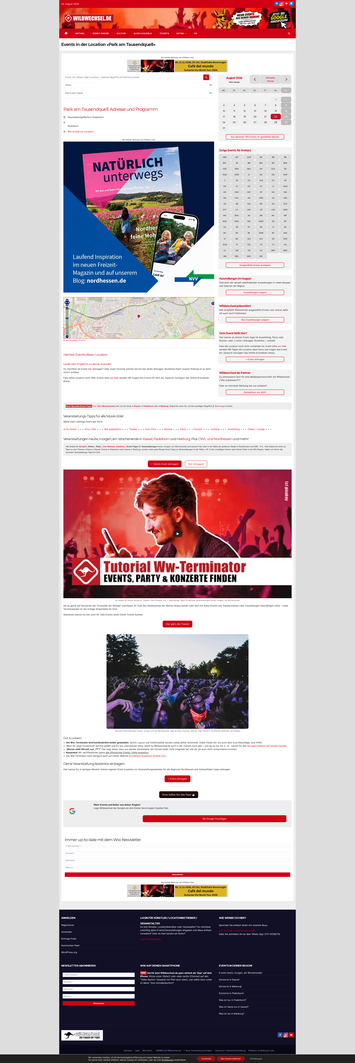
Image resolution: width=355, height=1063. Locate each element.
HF (261, 192)
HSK (285, 198)
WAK (285, 250)
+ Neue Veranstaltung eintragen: (198, 1050)
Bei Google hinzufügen (214, 818)
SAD (285, 233)
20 (255, 116)
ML (273, 215)
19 (244, 116)
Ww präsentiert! (73, 429)
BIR (249, 163)
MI (249, 215)
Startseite (128, 1050)
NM (248, 221)
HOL (237, 198)
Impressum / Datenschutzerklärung (230, 1050)
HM (285, 192)
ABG (225, 157)
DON (225, 174)
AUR (249, 157)
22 (275, 116)
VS (261, 250)
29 (275, 122)
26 (244, 122)
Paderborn (148, 406)
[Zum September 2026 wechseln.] (286, 79)
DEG (237, 169)
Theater (94, 429)
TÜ (273, 244)
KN (261, 204)
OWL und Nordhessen (215, 439)
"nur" (104, 406)
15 (276, 111)
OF (285, 221)
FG (273, 180)
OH (224, 227)
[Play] (177, 533)
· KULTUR (120, 33)
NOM (261, 221)
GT (261, 186)
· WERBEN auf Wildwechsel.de (168, 1050)
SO (273, 239)
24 (223, 122)
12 (244, 111)
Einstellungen (168, 1060)
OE (273, 221)
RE (249, 233)
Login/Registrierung (150, 939)
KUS (285, 204)
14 (265, 111)
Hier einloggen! (196, 464)
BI (237, 163)
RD (237, 233)
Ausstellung (194, 429)
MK (261, 215)
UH (285, 244)
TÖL (249, 244)
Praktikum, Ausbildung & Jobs (261, 1050)
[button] (289, 33)
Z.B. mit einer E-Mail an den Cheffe (237, 930)
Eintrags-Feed (68, 938)
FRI (224, 186)
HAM (285, 186)
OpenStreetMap (71, 340)
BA (261, 157)
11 (234, 111)
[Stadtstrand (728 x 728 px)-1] (138, 191)
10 (224, 111)
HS (273, 198)
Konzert (159, 429)
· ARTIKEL (79, 33)
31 (224, 128)
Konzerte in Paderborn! (231, 993)
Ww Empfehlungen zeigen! (255, 319)
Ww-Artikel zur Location (80, 131)
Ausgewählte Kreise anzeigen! (255, 265)
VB (249, 250)
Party (144, 429)
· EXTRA (180, 33)
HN (224, 198)
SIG (236, 239)
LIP (261, 209)
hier (90, 369)
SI (224, 239)
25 (234, 122)
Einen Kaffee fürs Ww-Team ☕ (178, 794)
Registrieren (67, 925)
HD (224, 192)
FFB (261, 180)
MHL (237, 215)
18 (234, 116)
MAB (285, 209)
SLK (249, 239)
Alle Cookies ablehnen (231, 1058)
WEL (237, 256)
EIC (261, 174)
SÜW (225, 244)
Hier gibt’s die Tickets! (177, 624)
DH (261, 169)
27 (255, 122)
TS (261, 244)
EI (249, 174)
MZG (225, 221)
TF (237, 244)
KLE (249, 204)
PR (261, 227)
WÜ (261, 256)
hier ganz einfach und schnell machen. (267, 745)
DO (285, 169)
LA (237, 209)
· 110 (194, 33)
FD (249, 180)
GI (237, 186)
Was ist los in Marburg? (231, 1013)
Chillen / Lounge (217, 429)
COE (225, 169)
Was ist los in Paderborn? (232, 1000)
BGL (224, 163)
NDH (237, 221)
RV (273, 233)
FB (237, 180)
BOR (285, 163)
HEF (249, 192)
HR (249, 198)
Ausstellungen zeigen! (255, 292)
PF (249, 227)
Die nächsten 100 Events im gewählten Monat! (255, 136)
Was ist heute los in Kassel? (233, 1006)
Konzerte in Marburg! (230, 986)
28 (265, 122)
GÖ (249, 186)
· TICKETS (163, 33)
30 (286, 122)
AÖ (236, 157)
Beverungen (220, 406)
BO (273, 163)
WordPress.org (69, 952)
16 (286, 111)
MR (285, 215)
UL (225, 250)
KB (237, 204)
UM (236, 250)
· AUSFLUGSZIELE (142, 33)
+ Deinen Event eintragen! (164, 464)
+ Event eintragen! (177, 778)
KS (273, 204)
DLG (273, 169)
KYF (224, 209)
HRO (261, 198)
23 (286, 116)
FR (285, 180)
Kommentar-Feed (70, 945)
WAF (273, 250)
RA (285, 227)
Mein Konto (147, 1050)
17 (224, 116)
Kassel (137, 406)
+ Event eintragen (255, 359)
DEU (249, 169)
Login (137, 1050)
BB (273, 157)
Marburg (164, 406)
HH (273, 192)
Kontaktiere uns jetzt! (255, 392)
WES (249, 256)
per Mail (114, 378)
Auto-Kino (111, 429)
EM (273, 174)
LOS (273, 209)
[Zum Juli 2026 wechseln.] (255, 79)
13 (255, 111)
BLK (261, 163)
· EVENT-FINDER (100, 33)
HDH (237, 192)
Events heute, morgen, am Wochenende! (240, 972)
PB (237, 227)
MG (224, 215)
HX (225, 204)
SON (285, 239)
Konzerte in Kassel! (229, 979)
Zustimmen (206, 1058)
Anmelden (66, 931)
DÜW (237, 174)
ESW (285, 174)
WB (224, 256)
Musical (129, 429)
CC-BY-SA (81, 340)
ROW (261, 233)
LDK (249, 209)
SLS (261, 239)
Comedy (175, 429)
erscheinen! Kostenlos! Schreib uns (147, 755)
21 (265, 116)
